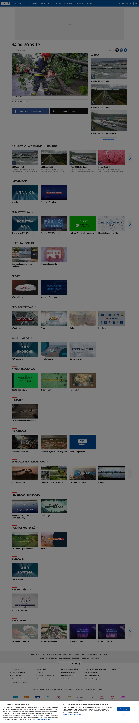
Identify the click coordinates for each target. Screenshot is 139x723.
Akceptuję (123, 709)
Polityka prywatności (43, 719)
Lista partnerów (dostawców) (71, 714)
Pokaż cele (123, 715)
